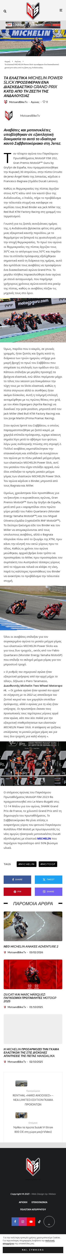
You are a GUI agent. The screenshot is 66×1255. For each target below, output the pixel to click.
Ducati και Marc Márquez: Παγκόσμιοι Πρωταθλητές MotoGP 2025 (30, 998)
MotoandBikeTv (18, 102)
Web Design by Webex (43, 1193)
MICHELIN (44, 838)
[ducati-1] (33, 974)
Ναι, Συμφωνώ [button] (33, 1250)
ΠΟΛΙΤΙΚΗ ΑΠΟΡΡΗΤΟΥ (33, 1209)
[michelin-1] (33, 926)
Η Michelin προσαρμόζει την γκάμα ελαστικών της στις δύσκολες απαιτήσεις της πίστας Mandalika (31, 1053)
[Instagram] (23, 1221)
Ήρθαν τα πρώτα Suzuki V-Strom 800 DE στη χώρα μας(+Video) (33, 1127)
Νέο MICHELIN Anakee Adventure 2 (31, 946)
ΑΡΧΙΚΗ (23, 1202)
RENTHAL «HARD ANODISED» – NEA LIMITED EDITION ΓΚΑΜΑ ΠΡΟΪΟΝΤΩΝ (33, 1098)
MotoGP (48, 864)
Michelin (27, 864)
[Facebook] (15, 1221)
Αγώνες (35, 102)
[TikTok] (39, 1221)
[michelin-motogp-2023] (33, 42)
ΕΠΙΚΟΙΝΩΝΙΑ (39, 1202)
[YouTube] (31, 1221)
